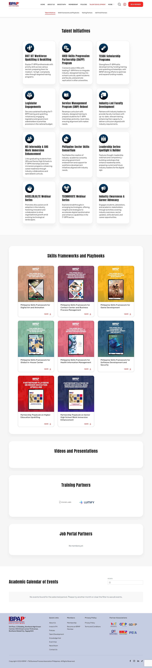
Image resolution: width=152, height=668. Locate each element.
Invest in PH (53, 626)
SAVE (46, 314)
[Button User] (125, 4)
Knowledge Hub (55, 638)
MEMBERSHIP (73, 4)
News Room (53, 646)
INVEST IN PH (61, 4)
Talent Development (56, 634)
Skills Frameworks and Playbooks (68, 13)
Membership (71, 623)
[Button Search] (119, 4)
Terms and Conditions (93, 626)
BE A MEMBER (136, 4)
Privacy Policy (90, 623)
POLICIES (83, 4)
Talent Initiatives (50, 13)
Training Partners (87, 13)
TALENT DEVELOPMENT (97, 4)
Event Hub (53, 642)
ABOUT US (51, 4)
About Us (52, 623)
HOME (43, 4)
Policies (52, 630)
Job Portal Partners (101, 13)
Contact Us (53, 649)
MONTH (110, 578)
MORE (110, 4)
